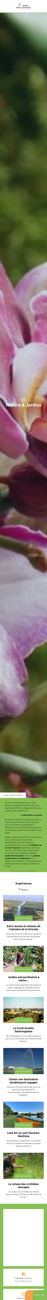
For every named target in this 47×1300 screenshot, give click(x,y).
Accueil (6, 795)
